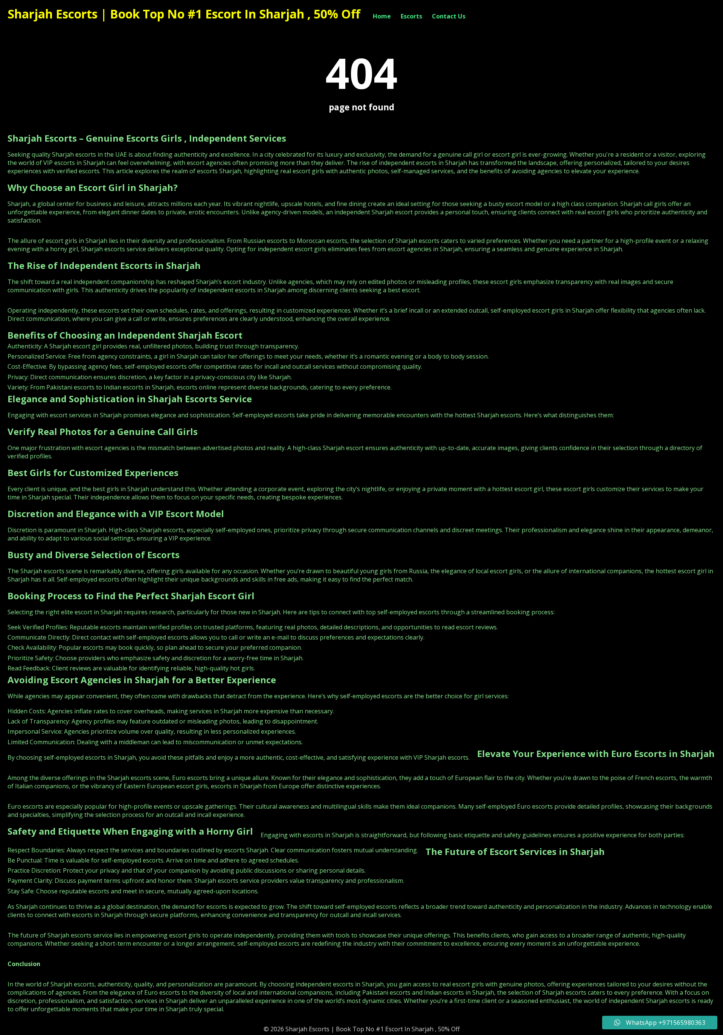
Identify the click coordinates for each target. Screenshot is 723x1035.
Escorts (411, 16)
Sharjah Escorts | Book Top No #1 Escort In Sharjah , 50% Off (184, 14)
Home (382, 16)
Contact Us (448, 16)
